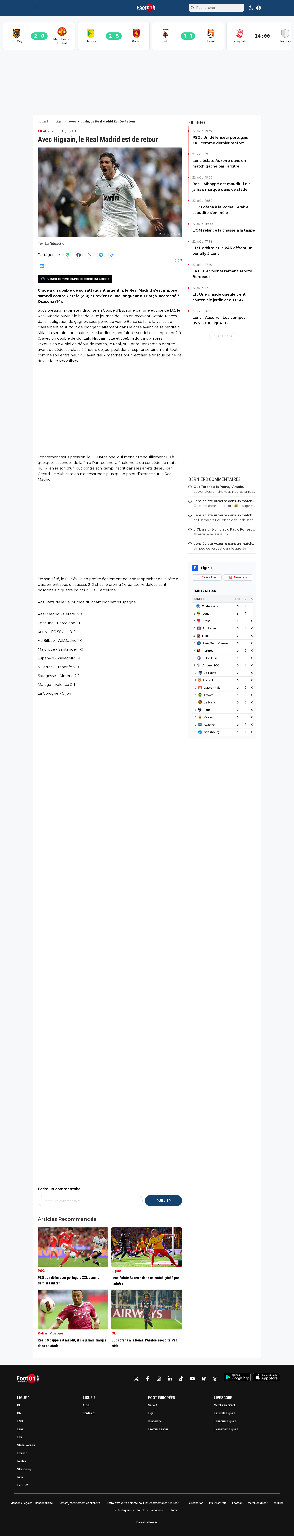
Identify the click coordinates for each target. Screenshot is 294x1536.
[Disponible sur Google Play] (237, 1377)
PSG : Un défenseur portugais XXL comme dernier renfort (220, 140)
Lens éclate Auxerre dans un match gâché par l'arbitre (219, 164)
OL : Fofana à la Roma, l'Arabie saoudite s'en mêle (220, 210)
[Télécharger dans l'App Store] (266, 1377)
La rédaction (195, 1503)
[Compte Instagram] (158, 1378)
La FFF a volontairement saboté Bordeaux (222, 274)
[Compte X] (136, 1378)
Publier (163, 1201)
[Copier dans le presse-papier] (112, 255)
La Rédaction (55, 244)
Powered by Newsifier (147, 1522)
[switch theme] (251, 8)
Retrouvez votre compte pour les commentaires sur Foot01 (144, 1503)
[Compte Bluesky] (203, 1378)
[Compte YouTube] (192, 1378)
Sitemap (174, 1510)
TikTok (140, 1510)
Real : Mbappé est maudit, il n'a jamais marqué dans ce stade (221, 187)
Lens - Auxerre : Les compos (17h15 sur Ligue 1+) (219, 320)
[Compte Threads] (214, 1378)
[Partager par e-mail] (42, 266)
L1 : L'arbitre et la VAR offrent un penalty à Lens (222, 251)
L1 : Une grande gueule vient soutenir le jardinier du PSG (219, 297)
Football (237, 1503)
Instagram (124, 1510)
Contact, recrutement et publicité (80, 1503)
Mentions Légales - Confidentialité (31, 1503)
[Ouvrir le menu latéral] (35, 7)
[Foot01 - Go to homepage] (29, 1379)
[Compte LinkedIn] (170, 1378)
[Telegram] (101, 255)
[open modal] (258, 7)
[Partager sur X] (90, 255)
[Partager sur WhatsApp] (67, 255)
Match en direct (258, 1503)
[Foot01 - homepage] (147, 7)
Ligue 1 (117, 1271)
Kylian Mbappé (50, 1333)
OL (113, 1333)
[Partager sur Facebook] (79, 255)
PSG (41, 1271)
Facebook (157, 1510)
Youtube (278, 1503)
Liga (42, 131)
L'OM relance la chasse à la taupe (223, 230)
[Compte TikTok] (181, 1378)
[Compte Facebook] (147, 1378)
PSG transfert (217, 1503)
